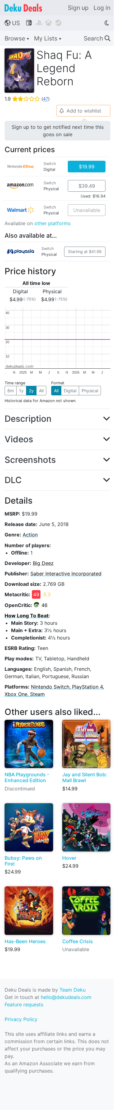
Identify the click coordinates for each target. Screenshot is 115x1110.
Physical (90, 390)
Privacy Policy (21, 1019)
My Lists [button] (46, 38)
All (41, 390)
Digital (70, 390)
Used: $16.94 (93, 196)
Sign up (78, 7)
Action (30, 535)
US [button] (12, 23)
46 (44, 605)
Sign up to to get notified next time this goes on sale (58, 130)
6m (10, 390)
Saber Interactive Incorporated (66, 573)
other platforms (52, 223)
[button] (57, 419)
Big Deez (43, 563)
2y (31, 390)
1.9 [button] (27, 99)
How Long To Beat (26, 616)
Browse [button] (16, 38)
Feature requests (24, 1004)
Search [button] (97, 38)
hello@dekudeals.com (66, 997)
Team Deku (72, 990)
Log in (102, 7)
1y (21, 390)
